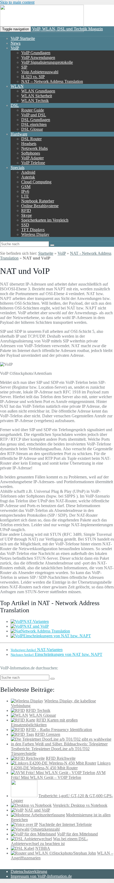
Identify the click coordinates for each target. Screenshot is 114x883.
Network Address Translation (45, 631)
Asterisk (28, 177)
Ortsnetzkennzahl (45, 829)
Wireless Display (35, 234)
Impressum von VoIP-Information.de (41, 876)
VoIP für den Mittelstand (77, 834)
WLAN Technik (35, 100)
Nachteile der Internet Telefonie (65, 824)
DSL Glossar (32, 129)
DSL (15, 105)
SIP (24, 67)
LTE (25, 196)
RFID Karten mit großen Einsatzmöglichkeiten (44, 722)
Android (28, 172)
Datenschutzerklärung (29, 871)
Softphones (30, 153)
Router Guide (32, 110)
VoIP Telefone (33, 162)
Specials (17, 167)
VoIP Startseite (23, 38)
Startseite (45, 253)
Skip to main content (17, 2)
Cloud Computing (36, 182)
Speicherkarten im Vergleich (44, 220)
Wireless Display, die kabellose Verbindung (53, 703)
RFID (26, 210)
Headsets (28, 143)
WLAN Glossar (42, 715)
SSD (25, 225)
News (15, 43)
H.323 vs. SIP (33, 76)
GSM (25, 186)
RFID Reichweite (61, 758)
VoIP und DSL (33, 115)
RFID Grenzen (47, 734)
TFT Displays (33, 229)
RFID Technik (38, 710)
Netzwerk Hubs (34, 148)
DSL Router (31, 139)
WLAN (17, 86)
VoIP (15, 48)
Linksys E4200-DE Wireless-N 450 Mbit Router (61, 765)
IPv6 (25, 191)
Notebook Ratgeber (37, 201)
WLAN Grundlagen (38, 91)
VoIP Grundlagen (35, 52)
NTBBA (42, 848)
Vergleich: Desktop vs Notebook (80, 805)
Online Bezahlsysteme (40, 205)
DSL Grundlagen (35, 119)
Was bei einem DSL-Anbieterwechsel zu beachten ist (49, 841)
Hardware (19, 134)
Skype (26, 215)
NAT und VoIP (36, 626)
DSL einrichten (34, 124)
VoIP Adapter (32, 158)
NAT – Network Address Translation (52, 81)
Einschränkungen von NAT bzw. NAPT (57, 636)
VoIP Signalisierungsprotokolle (47, 62)
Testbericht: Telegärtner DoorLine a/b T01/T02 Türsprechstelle (50, 751)
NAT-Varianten (36, 621)
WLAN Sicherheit (36, 96)
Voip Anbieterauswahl (39, 72)
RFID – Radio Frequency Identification (59, 729)
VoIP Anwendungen (38, 57)
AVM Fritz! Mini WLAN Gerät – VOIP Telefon (58, 775)
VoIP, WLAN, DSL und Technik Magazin (67, 29)
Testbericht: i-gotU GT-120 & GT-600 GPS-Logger (62, 798)
